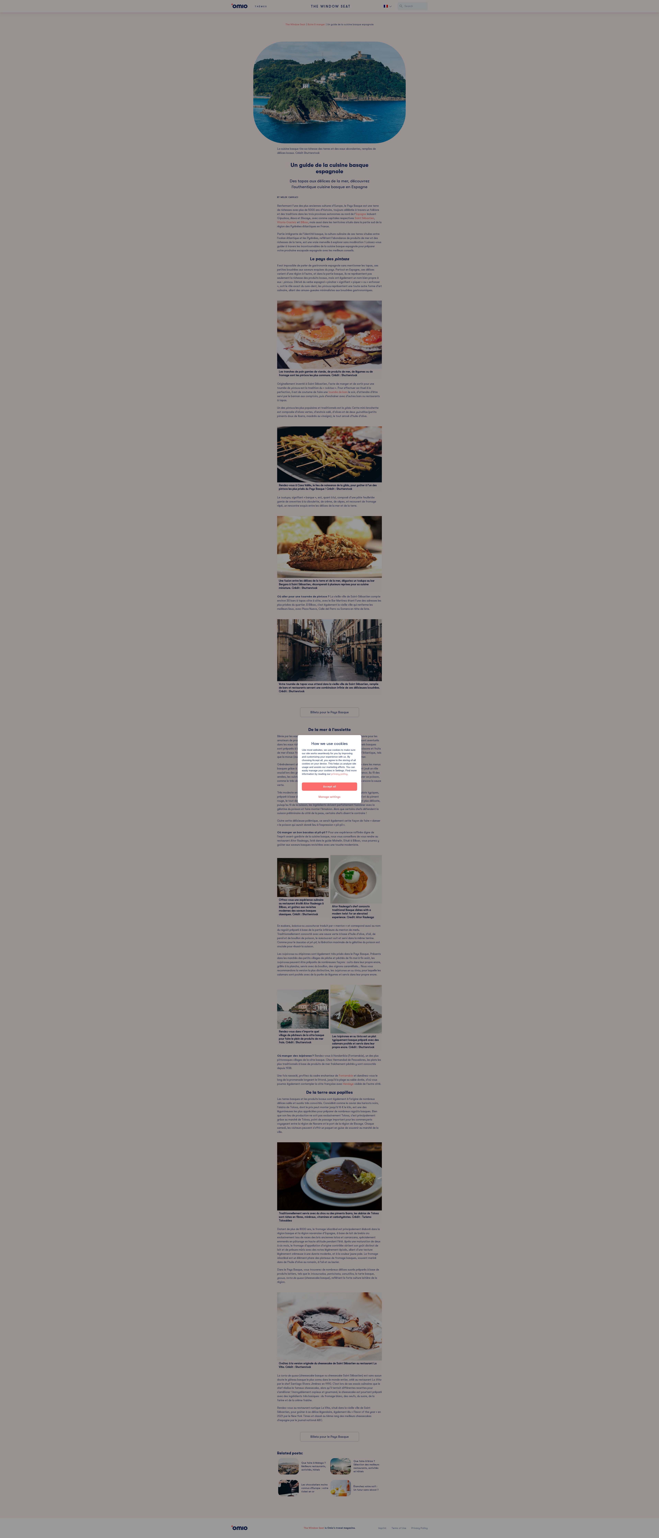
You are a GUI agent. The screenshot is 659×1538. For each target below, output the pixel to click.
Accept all (329, 786)
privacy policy (339, 774)
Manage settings (329, 796)
